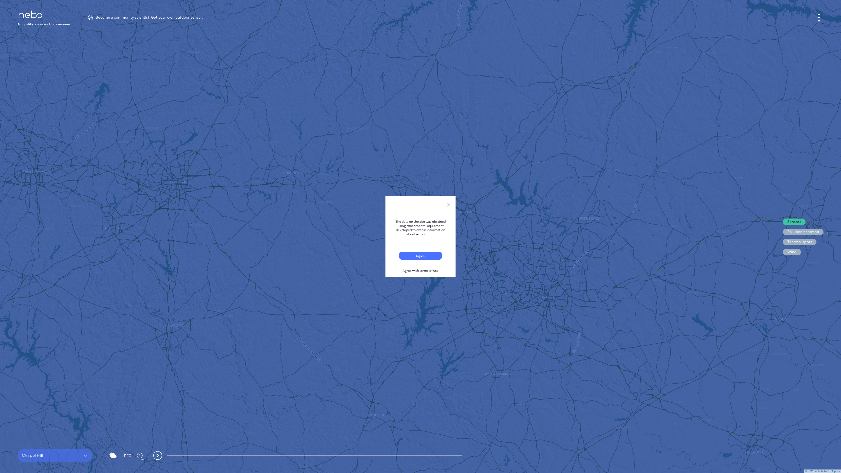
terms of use (429, 271)
